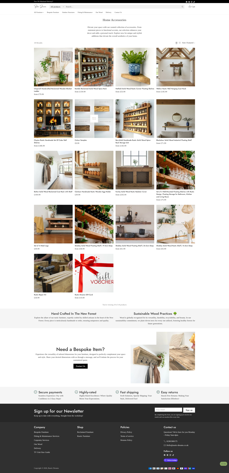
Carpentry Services (41, 440)
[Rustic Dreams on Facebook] (186, 2)
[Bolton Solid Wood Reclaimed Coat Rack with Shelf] (53, 170)
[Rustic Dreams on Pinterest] (189, 2)
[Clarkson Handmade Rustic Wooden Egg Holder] (94, 170)
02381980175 (172, 441)
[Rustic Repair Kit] (53, 273)
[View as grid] (176, 43)
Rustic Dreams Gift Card (84, 295)
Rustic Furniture (83, 436)
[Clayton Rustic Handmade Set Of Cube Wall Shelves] (53, 118)
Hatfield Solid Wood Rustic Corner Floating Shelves (135, 88)
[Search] (182, 7)
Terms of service (127, 436)
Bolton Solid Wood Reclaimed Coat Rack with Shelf (53, 191)
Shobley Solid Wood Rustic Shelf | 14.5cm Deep (174, 246)
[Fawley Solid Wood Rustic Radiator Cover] (135, 170)
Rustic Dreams (53, 468)
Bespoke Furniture (41, 432)
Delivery (37, 448)
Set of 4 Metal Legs (41, 246)
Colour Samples (81, 140)
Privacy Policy (126, 432)
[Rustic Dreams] (40, 6)
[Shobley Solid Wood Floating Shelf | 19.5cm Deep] (94, 224)
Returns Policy (126, 440)
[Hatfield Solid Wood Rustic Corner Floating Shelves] (135, 67)
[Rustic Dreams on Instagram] (192, 2)
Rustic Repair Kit (40, 295)
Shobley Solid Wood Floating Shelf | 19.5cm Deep (94, 246)
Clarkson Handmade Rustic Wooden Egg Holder (93, 191)
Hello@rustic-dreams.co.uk (177, 445)
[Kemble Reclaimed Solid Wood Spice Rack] (94, 67)
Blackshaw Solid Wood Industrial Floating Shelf (174, 140)
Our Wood (38, 444)
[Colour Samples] (94, 118)
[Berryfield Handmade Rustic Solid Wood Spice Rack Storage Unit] (135, 118)
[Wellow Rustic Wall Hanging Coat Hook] (175, 67)
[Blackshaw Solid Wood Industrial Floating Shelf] (175, 118)
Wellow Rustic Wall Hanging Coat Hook (171, 88)
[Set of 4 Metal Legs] (53, 224)
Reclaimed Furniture (85, 432)
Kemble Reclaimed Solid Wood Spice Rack (91, 88)
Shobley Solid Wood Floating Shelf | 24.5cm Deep (135, 246)
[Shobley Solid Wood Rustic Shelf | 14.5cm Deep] (175, 224)
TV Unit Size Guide (42, 452)
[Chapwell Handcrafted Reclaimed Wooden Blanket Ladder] (53, 67)
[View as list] (180, 43)
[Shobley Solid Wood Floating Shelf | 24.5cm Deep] (135, 224)
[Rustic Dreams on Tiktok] (194, 2)
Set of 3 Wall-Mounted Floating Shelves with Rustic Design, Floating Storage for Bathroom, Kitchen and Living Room (175, 194)
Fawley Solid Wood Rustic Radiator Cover (131, 191)
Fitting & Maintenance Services (46, 436)
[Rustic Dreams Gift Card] (94, 273)
